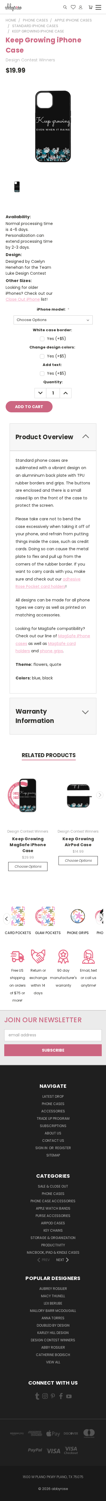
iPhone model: (53, 309)
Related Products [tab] (49, 755)
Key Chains (53, 1230)
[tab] (53, 437)
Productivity (53, 1245)
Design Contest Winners (53, 1340)
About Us (53, 1133)
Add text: (52, 364)
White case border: (52, 330)
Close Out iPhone (23, 299)
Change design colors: (52, 347)
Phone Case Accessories (53, 1201)
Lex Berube (53, 1303)
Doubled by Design (53, 1325)
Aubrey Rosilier (53, 1288)
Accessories (53, 1111)
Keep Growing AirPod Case (78, 842)
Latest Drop (53, 1096)
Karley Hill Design (53, 1332)
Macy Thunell (53, 1296)
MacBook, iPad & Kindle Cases (53, 1252)
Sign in (41, 1147)
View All (53, 1362)
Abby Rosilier (53, 1347)
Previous (6, 795)
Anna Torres (53, 1318)
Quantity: (53, 382)
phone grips (51, 651)
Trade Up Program (53, 1118)
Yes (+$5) (56, 338)
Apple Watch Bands (53, 1208)
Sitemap (53, 1155)
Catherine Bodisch (53, 1354)
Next (99, 795)
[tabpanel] (18, 918)
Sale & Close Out (53, 1186)
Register (63, 1147)
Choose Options (27, 866)
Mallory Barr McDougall (53, 1310)
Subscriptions (53, 1125)
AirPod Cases (53, 1223)
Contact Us (53, 1140)
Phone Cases (53, 1103)
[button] (17, 977)
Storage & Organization (53, 1237)
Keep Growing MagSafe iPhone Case (28, 845)
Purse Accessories (53, 1215)
